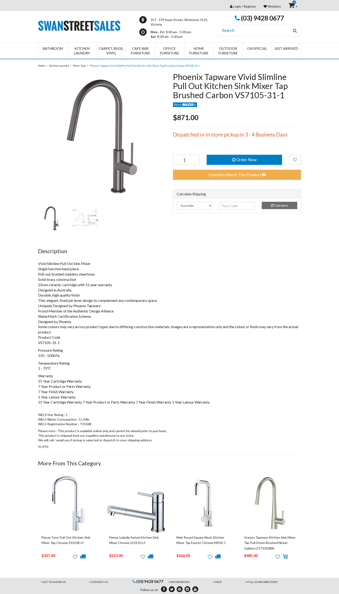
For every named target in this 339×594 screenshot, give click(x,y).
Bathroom (53, 48)
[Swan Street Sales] (79, 25)
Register (250, 6)
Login (237, 6)
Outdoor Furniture (228, 50)
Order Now (246, 159)
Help (218, 582)
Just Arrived (286, 48)
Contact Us (99, 582)
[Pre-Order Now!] (83, 557)
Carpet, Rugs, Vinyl (111, 50)
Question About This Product (235, 174)
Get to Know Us (54, 582)
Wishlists (274, 6)
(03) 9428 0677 (262, 18)
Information (180, 582)
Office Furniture (169, 50)
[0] (291, 6)
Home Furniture (198, 50)
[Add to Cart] (285, 556)
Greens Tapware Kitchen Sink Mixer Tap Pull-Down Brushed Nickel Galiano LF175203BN (270, 542)
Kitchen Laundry (82, 50)
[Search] (295, 30)
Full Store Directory (262, 582)
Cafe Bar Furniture (140, 50)
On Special (257, 48)
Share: (178, 104)
